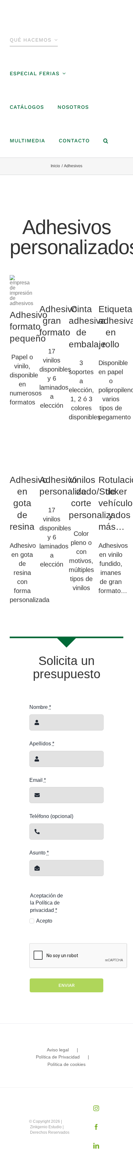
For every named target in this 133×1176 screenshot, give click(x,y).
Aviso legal (58, 1049)
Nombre (40, 707)
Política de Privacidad (58, 1056)
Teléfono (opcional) (51, 816)
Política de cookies (66, 1064)
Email (37, 780)
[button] (105, 141)
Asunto (39, 852)
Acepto (44, 921)
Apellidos (41, 743)
